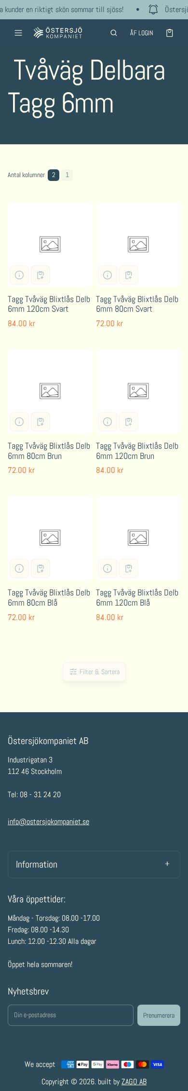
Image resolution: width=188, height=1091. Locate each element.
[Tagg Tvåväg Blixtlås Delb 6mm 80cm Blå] (50, 538)
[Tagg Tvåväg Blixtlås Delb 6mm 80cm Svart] (138, 244)
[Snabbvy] (19, 275)
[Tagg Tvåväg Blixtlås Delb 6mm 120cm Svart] (50, 244)
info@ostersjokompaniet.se (48, 821)
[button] (113, 33)
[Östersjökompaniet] (58, 32)
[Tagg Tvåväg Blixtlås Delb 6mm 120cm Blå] (138, 538)
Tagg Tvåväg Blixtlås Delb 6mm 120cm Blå (137, 597)
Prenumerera (159, 1015)
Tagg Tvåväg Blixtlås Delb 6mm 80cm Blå (49, 597)
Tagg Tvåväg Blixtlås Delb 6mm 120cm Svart (49, 304)
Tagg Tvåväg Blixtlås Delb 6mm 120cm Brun (137, 450)
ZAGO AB (134, 1082)
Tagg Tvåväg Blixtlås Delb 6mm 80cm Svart (137, 304)
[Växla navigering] (18, 33)
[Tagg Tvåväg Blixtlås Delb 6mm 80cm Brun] (50, 391)
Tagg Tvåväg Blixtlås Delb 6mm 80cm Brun (49, 450)
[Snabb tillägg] (40, 275)
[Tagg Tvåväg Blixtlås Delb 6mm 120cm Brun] (138, 391)
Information (36, 864)
